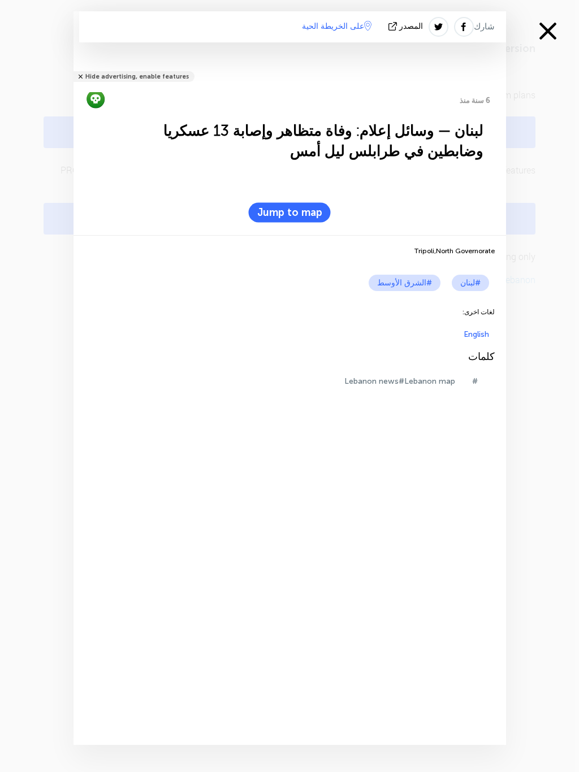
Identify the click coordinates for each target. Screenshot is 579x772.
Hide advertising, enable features (137, 76)
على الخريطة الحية (333, 26)
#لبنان (470, 283)
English (476, 334)
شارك (484, 26)
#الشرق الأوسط (404, 283)
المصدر (411, 26)
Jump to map (289, 212)
